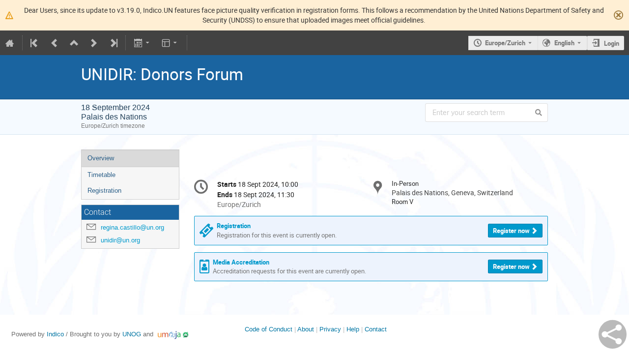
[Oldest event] (35, 42)
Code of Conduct (268, 329)
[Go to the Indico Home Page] (10, 42)
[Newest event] (113, 42)
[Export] (142, 42)
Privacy (330, 329)
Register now (511, 230)
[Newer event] (94, 42)
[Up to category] (74, 42)
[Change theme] (170, 42)
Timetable (101, 174)
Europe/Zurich (505, 42)
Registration (104, 190)
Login (611, 43)
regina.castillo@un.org (132, 227)
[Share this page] (613, 334)
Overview (100, 158)
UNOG (131, 334)
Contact (376, 329)
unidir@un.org (120, 240)
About (305, 329)
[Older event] (54, 42)
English (564, 42)
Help (352, 329)
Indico (55, 334)
